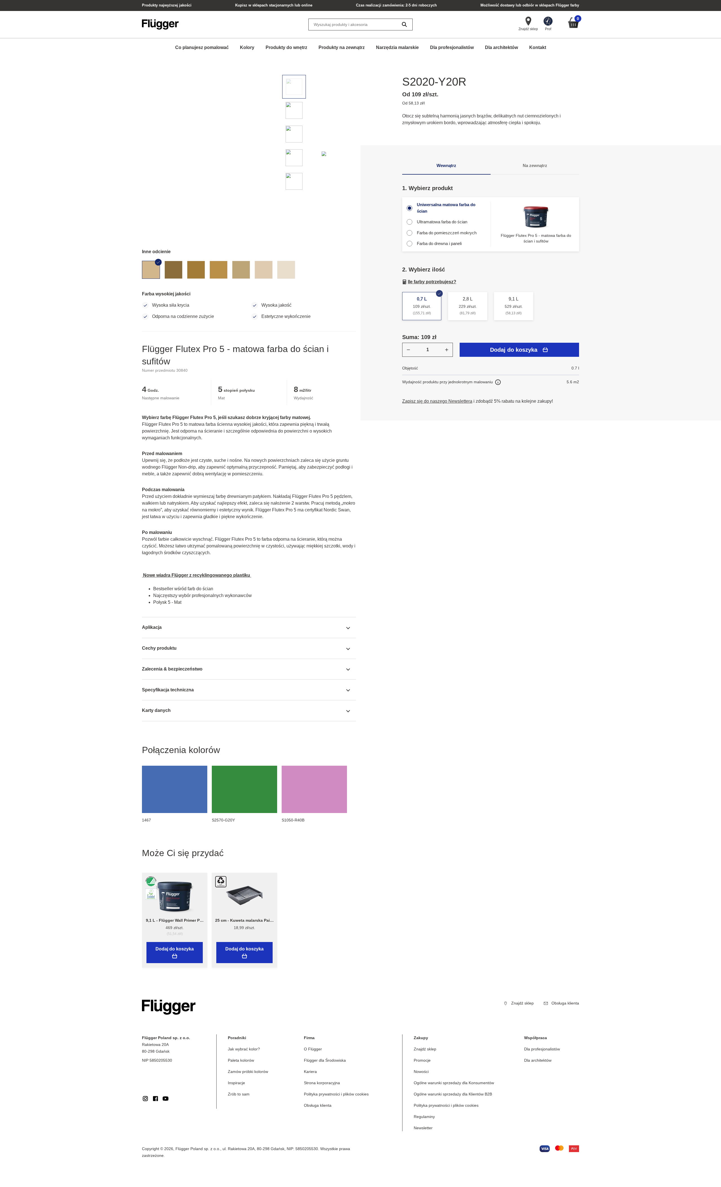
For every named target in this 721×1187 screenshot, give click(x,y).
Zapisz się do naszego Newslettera (437, 401)
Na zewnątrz (535, 165)
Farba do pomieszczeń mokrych (447, 232)
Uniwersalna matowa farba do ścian (446, 207)
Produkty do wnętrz (286, 47)
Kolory (247, 47)
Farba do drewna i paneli (439, 243)
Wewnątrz (446, 165)
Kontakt (537, 47)
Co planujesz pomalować (202, 47)
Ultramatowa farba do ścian (442, 221)
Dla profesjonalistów (452, 47)
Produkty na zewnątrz (342, 47)
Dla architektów (501, 47)
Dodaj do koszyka (513, 350)
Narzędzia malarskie (397, 47)
